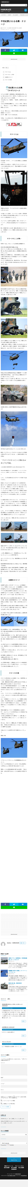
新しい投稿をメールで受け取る (8, 1103)
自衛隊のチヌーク (8, 77)
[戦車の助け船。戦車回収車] (4, 985)
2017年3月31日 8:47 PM (8, 1029)
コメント (3, 1062)
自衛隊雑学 (14, 1169)
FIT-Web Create (11, 1175)
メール (2, 1083)
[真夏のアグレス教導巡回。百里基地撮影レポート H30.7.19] (4, 960)
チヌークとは (7, 71)
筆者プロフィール (8, 1166)
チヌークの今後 (7, 79)
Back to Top (14, 1160)
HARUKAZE (6, 10)
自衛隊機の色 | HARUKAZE (8, 1027)
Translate (11, 1145)
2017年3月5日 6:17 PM (7, 1008)
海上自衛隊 (21, 1167)
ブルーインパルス (19, 1166)
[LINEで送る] (14, 53)
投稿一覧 (22, 943)
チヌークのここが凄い (8, 74)
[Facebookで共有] (5, 50)
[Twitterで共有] (14, 50)
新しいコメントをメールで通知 (8, 1100)
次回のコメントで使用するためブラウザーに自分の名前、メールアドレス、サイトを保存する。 (14, 1097)
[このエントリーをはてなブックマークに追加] (22, 50)
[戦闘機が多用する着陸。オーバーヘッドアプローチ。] (4, 973)
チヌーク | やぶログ (6, 1041)
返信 (23, 1021)
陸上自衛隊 (19, 27)
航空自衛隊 (14, 27)
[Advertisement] (14, 836)
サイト (2, 1089)
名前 (2, 1077)
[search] (26, 5)
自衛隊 (10, 27)
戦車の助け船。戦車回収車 (15, 983)
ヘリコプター (12, 29)
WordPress (24, 1175)
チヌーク (7, 29)
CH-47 (3, 29)
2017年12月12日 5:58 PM (8, 1044)
